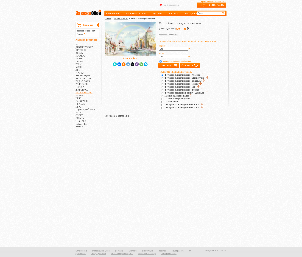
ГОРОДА (80, 87)
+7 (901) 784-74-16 (211, 5)
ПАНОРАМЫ (82, 101)
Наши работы (178, 251)
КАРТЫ (79, 58)
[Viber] (137, 64)
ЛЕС (78, 70)
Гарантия (162, 251)
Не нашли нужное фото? (122, 254)
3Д (77, 44)
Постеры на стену (169, 254)
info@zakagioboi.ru (171, 5)
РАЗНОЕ (80, 127)
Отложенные (113, 13)
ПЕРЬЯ (79, 107)
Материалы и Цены (136, 13)
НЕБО (78, 98)
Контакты (173, 13)
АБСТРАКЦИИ (83, 75)
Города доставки (98, 254)
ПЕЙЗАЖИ (81, 104)
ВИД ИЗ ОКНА (83, 81)
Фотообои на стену (147, 254)
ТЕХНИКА (81, 121)
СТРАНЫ (80, 118)
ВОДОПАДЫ (82, 84)
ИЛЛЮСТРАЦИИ (84, 92)
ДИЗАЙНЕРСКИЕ (84, 47)
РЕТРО (79, 112)
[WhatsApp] (141, 64)
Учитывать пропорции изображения (177, 61)
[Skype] (146, 64)
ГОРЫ (78, 64)
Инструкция (191, 13)
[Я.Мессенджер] (115, 64)
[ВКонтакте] (119, 64)
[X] (132, 64)
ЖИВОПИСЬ (82, 90)
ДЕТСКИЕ (81, 50)
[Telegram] (128, 64)
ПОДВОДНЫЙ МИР (85, 110)
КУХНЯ (79, 95)
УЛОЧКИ (80, 73)
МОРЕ (79, 67)
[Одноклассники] (124, 64)
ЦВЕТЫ (79, 61)
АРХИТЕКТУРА (83, 78)
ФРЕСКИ (80, 53)
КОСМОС (80, 56)
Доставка (157, 13)
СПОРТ (79, 115)
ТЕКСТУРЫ (81, 124)
